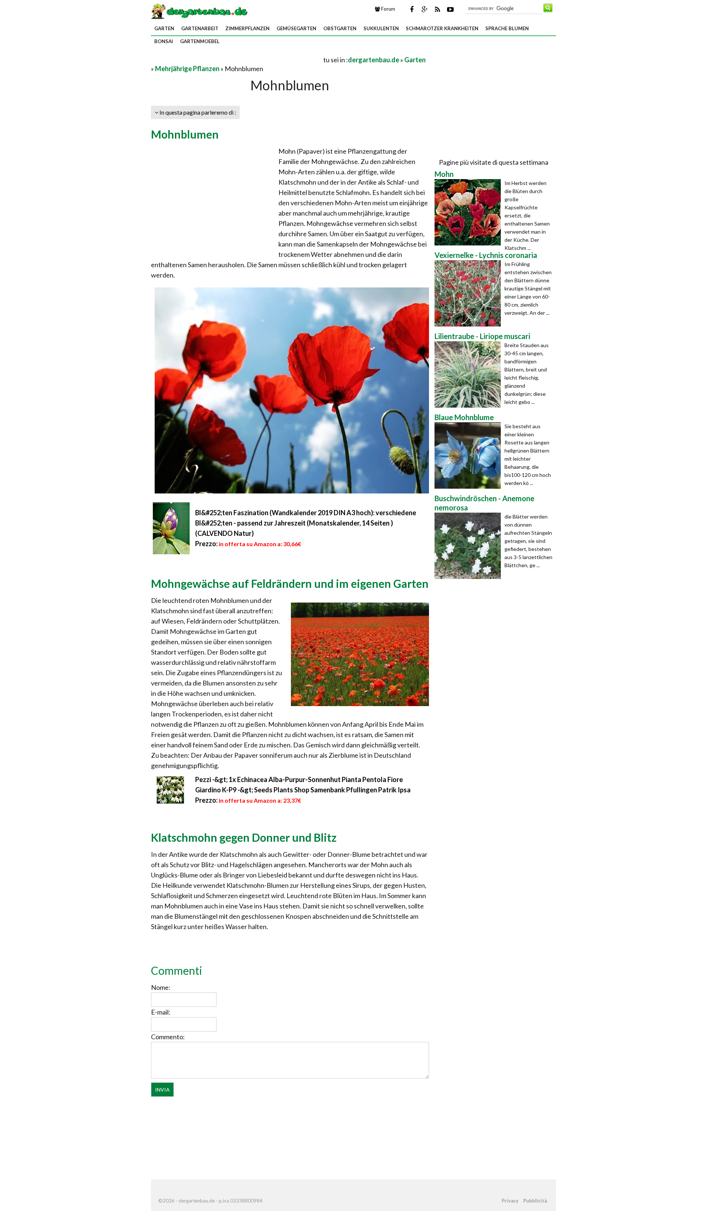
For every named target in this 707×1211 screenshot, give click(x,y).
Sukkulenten (381, 28)
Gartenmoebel (199, 41)
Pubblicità (535, 1201)
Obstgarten (339, 28)
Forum (387, 9)
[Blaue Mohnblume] (469, 455)
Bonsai (163, 41)
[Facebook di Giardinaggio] (411, 9)
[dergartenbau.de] (199, 11)
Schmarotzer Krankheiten (442, 28)
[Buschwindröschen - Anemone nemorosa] (469, 546)
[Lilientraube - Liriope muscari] (469, 374)
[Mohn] (469, 212)
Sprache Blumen (507, 28)
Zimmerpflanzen (247, 28)
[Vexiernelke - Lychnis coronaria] (469, 293)
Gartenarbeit (199, 28)
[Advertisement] (237, 59)
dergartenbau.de (373, 60)
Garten (164, 28)
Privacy (510, 1201)
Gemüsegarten (296, 28)
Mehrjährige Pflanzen (187, 68)
